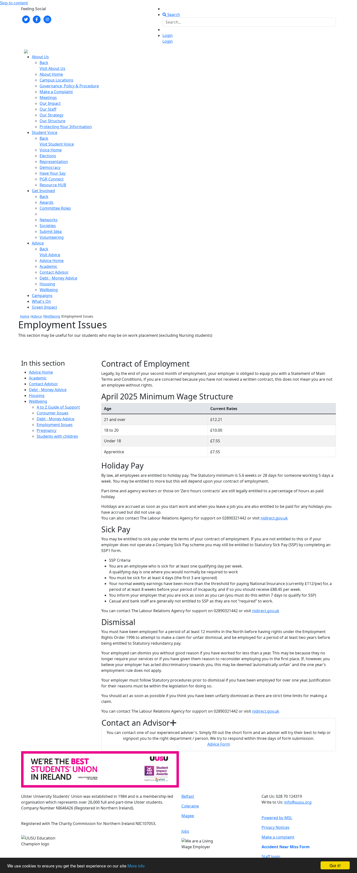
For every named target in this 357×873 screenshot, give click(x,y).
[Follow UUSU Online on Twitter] (26, 19)
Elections (48, 155)
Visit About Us (52, 68)
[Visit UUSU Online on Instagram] (47, 19)
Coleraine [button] (190, 806)
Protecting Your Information (66, 126)
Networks (49, 219)
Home (24, 316)
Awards (46, 202)
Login (167, 35)
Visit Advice (50, 254)
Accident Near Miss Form (286, 846)
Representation (54, 161)
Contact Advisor (54, 272)
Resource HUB (53, 185)
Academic (48, 266)
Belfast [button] (187, 796)
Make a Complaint (56, 91)
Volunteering (52, 237)
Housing (47, 284)
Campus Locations (56, 80)
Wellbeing (49, 289)
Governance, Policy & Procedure (69, 86)
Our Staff (48, 109)
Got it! (335, 865)
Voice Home (51, 150)
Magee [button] (187, 815)
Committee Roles (55, 208)
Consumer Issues (52, 413)
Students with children (57, 436)
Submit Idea (51, 231)
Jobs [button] (185, 831)
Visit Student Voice (57, 144)
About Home (51, 74)
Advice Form (218, 744)
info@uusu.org (298, 802)
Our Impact (50, 103)
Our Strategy (51, 115)
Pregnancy (46, 430)
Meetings (48, 97)
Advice (37, 316)
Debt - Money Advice (58, 278)
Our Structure (52, 121)
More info (136, 866)
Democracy (50, 167)
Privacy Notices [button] (275, 827)
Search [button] (173, 14)
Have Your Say (53, 173)
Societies (48, 225)
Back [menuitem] (44, 62)
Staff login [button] (271, 856)
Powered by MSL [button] (277, 817)
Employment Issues (55, 424)
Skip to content (14, 3)
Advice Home (52, 260)
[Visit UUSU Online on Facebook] (37, 19)
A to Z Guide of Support (58, 407)
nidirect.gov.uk (274, 518)
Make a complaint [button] (278, 837)
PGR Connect (52, 179)
